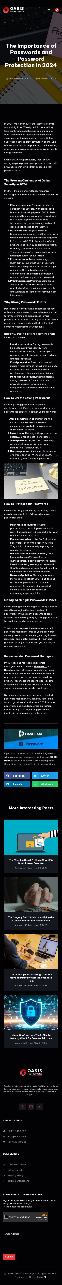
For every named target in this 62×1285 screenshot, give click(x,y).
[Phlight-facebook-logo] (22, 1107)
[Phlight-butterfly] (39, 1107)
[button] (49, 10)
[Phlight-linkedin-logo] (31, 1107)
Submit (9, 1256)
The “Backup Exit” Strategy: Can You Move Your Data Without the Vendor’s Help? (31, 977)
